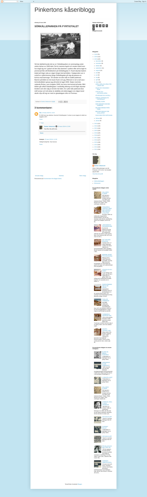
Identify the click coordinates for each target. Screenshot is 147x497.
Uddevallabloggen (99, 181)
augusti (98, 70)
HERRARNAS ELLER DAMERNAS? (106, 364)
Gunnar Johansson (49, 126)
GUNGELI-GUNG (100, 101)
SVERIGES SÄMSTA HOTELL (107, 461)
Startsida (61, 175)
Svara (40, 119)
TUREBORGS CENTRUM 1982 (106, 315)
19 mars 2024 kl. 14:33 (48, 112)
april (97, 79)
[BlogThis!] (61, 102)
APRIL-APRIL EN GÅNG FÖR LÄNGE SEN (104, 85)
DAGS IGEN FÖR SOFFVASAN (104, 115)
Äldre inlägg (82, 175)
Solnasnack (97, 183)
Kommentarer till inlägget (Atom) (53, 178)
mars (97, 82)
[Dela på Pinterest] (67, 102)
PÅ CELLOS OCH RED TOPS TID (107, 446)
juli (97, 72)
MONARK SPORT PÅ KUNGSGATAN (107, 255)
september (99, 68)
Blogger (80, 484)
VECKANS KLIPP (107, 417)
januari (98, 120)
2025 (95, 56)
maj (97, 77)
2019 (95, 133)
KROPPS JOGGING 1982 (106, 329)
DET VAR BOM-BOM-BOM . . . (106, 240)
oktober (98, 65)
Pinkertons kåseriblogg (64, 9)
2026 (95, 54)
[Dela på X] (63, 102)
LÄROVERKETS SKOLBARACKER (107, 225)
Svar (42, 123)
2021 (95, 128)
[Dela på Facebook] (65, 102)
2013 (95, 147)
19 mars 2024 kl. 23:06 (64, 126)
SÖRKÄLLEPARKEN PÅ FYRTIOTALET (102, 98)
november (99, 63)
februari (98, 118)
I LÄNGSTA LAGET (107, 377)
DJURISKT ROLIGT (105, 427)
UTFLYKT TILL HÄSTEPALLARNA (101, 92)
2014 (95, 144)
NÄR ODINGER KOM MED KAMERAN (103, 104)
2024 (95, 59)
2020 (95, 130)
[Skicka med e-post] (59, 102)
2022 (95, 126)
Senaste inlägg (39, 175)
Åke (40, 112)
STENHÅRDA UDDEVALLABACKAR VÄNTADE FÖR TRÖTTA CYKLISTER (107, 210)
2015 (95, 142)
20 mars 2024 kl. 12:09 (51, 139)
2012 (95, 149)
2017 (95, 137)
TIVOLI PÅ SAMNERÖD (105, 300)
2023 (95, 123)
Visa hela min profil (97, 174)
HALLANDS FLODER (105, 193)
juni (97, 75)
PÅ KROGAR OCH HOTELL (103, 95)
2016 (95, 140)
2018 (95, 135)
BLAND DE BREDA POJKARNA (105, 353)
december (99, 61)
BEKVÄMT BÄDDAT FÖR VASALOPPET (102, 112)
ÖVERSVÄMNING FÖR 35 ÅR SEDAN (107, 286)
